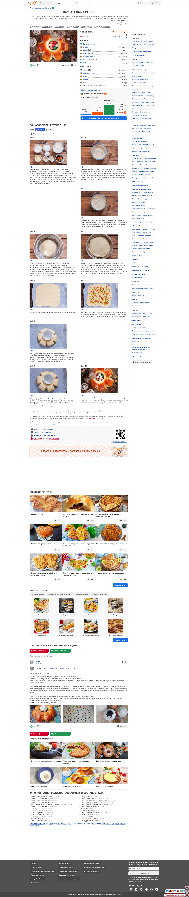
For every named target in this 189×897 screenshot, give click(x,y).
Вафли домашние (137, 178)
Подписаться (144, 873)
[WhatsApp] (181, 891)
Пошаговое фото (73, 26)
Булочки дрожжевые (91, 635)
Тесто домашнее (139, 274)
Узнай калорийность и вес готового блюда (104, 118)
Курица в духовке (149, 208)
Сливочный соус (144, 302)
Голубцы (144, 232)
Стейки (138, 232)
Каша (133, 229)
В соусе (134, 195)
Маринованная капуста (139, 135)
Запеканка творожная (144, 235)
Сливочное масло (89, 56)
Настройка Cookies (37, 879)
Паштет (152, 288)
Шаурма (134, 285)
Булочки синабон (149, 178)
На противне (41, 635)
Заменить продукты (86, 36)
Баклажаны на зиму (138, 102)
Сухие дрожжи (88, 53)
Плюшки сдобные (38, 514)
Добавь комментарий (60, 650)
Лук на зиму (135, 112)
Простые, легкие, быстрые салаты (142, 51)
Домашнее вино (136, 313)
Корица (85, 82)
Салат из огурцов (137, 41)
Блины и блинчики (137, 161)
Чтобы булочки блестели (73, 786)
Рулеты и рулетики (143, 285)
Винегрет (134, 48)
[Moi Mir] (175, 891)
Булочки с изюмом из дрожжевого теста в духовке (77, 574)
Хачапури (153, 168)
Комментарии (60, 26)
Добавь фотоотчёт (39, 650)
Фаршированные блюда (145, 195)
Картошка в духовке (144, 199)
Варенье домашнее (137, 95)
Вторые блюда (138, 226)
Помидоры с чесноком (138, 327)
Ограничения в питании (141, 338)
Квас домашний (147, 313)
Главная (34, 863)
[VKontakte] (167, 891)
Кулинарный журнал (66, 875)
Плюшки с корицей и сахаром (43, 544)
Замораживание (136, 212)
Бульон (147, 62)
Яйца (85, 85)
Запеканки (153, 229)
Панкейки (140, 181)
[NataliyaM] (32, 662)
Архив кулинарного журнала (69, 879)
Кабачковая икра (137, 86)
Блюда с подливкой (144, 248)
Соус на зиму (147, 128)
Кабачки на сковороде (138, 202)
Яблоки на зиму (148, 99)
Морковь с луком (150, 331)
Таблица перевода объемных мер (92, 90)
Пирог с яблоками (139, 357)
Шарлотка (140, 158)
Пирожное (141, 295)
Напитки (136, 310)
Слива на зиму (149, 102)
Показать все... (120, 640)
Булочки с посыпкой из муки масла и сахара (78, 515)
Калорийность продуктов (102, 26)
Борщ (133, 62)
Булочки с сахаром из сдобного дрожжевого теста (44, 574)
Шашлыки (145, 229)
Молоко (85, 47)
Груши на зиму (146, 131)
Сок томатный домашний (139, 141)
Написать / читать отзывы (42, 432)
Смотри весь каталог (142, 362)
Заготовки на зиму (139, 70)
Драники (134, 174)
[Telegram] (183, 891)
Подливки (135, 302)
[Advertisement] (144, 19)
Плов (133, 232)
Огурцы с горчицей (150, 148)
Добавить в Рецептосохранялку (44, 429)
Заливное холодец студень (140, 288)
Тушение (134, 199)
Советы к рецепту (86, 26)
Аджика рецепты (137, 144)
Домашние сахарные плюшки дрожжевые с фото (108, 515)
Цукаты (85, 79)
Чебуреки (145, 242)
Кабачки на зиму (148, 86)
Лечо (144, 82)
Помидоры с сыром (137, 334)
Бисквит (134, 171)
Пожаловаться (36, 26)
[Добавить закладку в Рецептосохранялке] (71, 65)
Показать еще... (120, 585)
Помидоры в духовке (138, 222)
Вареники (151, 239)
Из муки (116, 615)
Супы (135, 59)
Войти (156, 3)
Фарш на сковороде (138, 218)
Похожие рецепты (48, 26)
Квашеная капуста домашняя (140, 151)
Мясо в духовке (147, 215)
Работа (85, 3)
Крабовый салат (137, 44)
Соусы (135, 299)
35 (75, 65)
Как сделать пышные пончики (108, 761)
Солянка (141, 65)
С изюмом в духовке (99, 594)
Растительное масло (90, 59)
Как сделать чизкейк (104, 786)
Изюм (85, 76)
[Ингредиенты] (187, 887)
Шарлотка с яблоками (138, 165)
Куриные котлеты (148, 252)
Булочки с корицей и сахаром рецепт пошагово (78, 545)
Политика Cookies (37, 875)
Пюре (133, 262)
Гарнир (135, 259)
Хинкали (134, 235)
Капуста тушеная (137, 252)
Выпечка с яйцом (82, 594)
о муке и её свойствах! (84, 413)
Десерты (136, 292)
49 (34, 65)
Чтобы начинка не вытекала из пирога (76, 762)
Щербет (134, 295)
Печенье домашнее (150, 158)
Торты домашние (139, 55)
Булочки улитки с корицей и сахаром (111, 544)
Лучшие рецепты (65, 863)
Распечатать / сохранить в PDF (44, 435)
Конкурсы (92, 3)
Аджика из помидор (138, 148)
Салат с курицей (148, 41)
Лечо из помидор (137, 138)
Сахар (85, 50)
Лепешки (152, 171)
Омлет (145, 239)
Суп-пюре (135, 65)
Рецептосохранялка (68, 3)
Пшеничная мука (89, 44)
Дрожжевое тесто (137, 277)
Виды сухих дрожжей (39, 786)
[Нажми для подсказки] (105, 94)
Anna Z (125, 23)
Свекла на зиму (136, 122)
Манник (134, 181)
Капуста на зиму (147, 109)
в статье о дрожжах (83, 424)
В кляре (140, 255)
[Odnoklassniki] (172, 891)
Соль (85, 63)
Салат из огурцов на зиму (139, 115)
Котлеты (138, 229)
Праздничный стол (66, 635)
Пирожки (146, 161)
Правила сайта (36, 867)
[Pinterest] (178, 891)
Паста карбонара (148, 245)
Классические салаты (149, 44)
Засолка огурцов (137, 128)
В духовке (135, 192)
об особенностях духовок (95, 418)
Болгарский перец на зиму (140, 79)
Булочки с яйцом (38, 594)
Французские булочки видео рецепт (111, 573)
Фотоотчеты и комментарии (94, 867)
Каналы (78, 3)
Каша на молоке (137, 239)
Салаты (136, 38)
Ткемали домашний (137, 306)
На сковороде (148, 192)
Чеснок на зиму (136, 109)
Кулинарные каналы (91, 871)
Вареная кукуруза (137, 352)
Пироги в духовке (143, 168)
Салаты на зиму (136, 82)
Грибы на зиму (136, 131)
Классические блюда (140, 185)
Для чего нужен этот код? (119, 441)
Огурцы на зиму (149, 73)
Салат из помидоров (145, 48)
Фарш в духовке (137, 215)
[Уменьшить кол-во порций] (127, 37)
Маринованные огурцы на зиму (141, 92)
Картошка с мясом (150, 334)
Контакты (34, 883)
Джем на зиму (150, 105)
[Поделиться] (187, 891)
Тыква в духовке (151, 222)
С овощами (137, 324)
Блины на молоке (143, 171)
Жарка (141, 192)
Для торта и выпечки (140, 266)
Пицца (140, 245)
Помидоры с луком (137, 331)
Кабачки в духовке (137, 208)
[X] (170, 891)
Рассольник (140, 62)
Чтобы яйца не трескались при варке (46, 761)
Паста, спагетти (136, 242)
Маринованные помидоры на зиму (142, 118)
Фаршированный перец (138, 205)
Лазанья (134, 245)
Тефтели (134, 248)
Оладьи (152, 161)
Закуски (136, 281)
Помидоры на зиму (137, 73)
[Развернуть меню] (187, 895)
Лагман (134, 255)
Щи (151, 62)
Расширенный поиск (91, 863)
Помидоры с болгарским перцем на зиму (144, 125)
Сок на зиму (135, 89)
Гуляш (151, 242)
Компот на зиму (149, 95)
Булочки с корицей (116, 635)
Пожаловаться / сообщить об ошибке (46, 438)
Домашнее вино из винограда (140, 316)
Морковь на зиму (145, 112)
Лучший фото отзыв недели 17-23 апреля (64, 668)
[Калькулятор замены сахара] (89, 50)
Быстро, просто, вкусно (141, 270)
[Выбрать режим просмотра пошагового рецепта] (32, 167)
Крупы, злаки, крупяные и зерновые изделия (141, 348)
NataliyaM (37, 661)
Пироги (134, 158)
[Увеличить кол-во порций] (127, 35)
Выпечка (136, 155)
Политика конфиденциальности (42, 871)
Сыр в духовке (147, 212)
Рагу (149, 232)
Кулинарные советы (66, 867)
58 (34, 726)
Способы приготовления (142, 189)
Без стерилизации (137, 99)
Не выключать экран (120, 32)
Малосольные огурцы (138, 105)
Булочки (134, 168)
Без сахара (135, 341)
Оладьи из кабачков (144, 174)
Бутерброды (137, 320)
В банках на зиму (137, 76)
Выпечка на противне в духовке (59, 594)
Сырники (148, 165)
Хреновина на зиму (148, 144)
